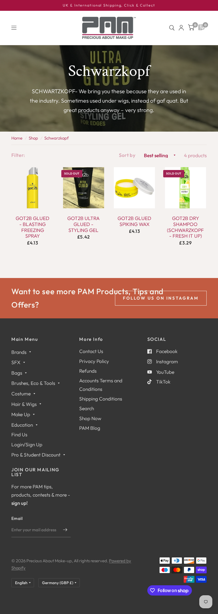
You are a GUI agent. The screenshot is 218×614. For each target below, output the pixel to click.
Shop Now (90, 418)
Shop (33, 138)
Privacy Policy (94, 361)
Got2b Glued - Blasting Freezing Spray (32, 227)
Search (86, 408)
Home (16, 138)
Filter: (18, 155)
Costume (21, 394)
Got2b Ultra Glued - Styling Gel (83, 224)
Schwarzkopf (56, 138)
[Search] (172, 28)
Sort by (127, 155)
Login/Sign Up (26, 444)
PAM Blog (89, 428)
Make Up (20, 414)
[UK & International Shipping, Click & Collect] (109, 5)
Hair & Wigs (24, 404)
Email (17, 518)
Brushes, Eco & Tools (33, 383)
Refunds (88, 371)
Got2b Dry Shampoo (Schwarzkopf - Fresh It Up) (185, 227)
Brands (18, 352)
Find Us (19, 434)
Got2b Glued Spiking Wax (134, 221)
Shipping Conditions (100, 399)
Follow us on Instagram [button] (161, 298)
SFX (15, 362)
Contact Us (91, 351)
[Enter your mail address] (65, 529)
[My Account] (181, 28)
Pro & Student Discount (35, 455)
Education (22, 425)
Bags (16, 373)
